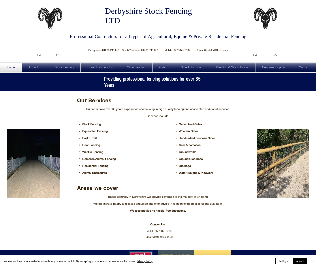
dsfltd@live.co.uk (218, 50)
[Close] (311, 261)
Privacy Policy (145, 261)
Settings (283, 261)
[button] (136, 67)
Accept (300, 261)
